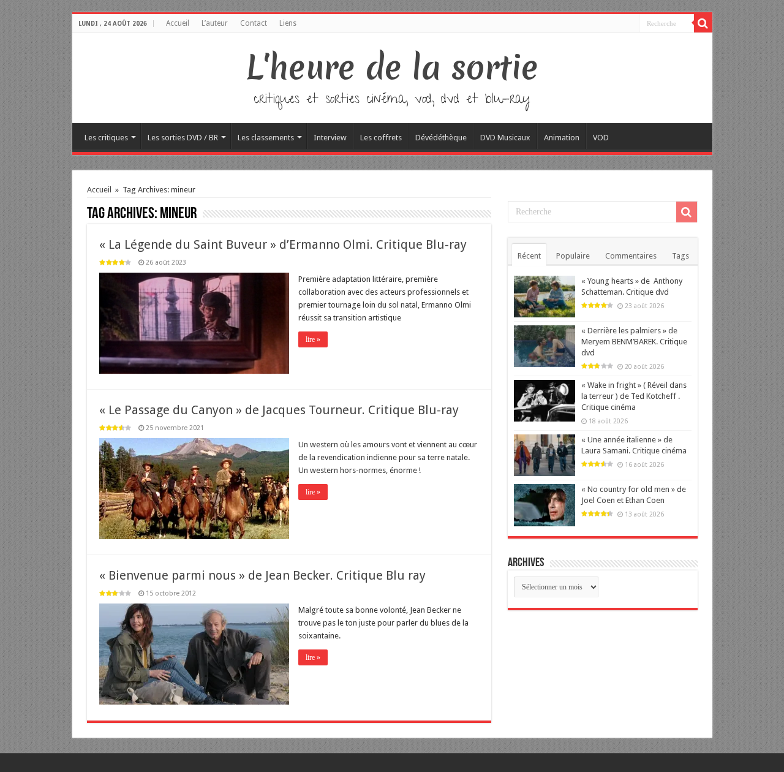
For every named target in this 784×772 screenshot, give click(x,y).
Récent (529, 255)
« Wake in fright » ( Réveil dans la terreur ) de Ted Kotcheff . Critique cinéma (634, 396)
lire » (313, 339)
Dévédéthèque (441, 137)
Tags (680, 255)
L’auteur (215, 23)
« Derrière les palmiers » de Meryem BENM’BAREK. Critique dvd (634, 341)
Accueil (177, 23)
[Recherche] (703, 23)
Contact (253, 23)
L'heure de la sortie (392, 67)
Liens (287, 23)
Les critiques (106, 137)
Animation (561, 137)
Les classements (266, 137)
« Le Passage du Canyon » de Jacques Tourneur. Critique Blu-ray (279, 410)
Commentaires (631, 255)
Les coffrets (381, 137)
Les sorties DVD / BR (183, 137)
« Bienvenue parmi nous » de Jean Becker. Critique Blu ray (262, 575)
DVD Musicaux (505, 137)
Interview (330, 137)
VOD (601, 137)
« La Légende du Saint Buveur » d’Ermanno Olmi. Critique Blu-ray (283, 244)
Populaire (573, 255)
